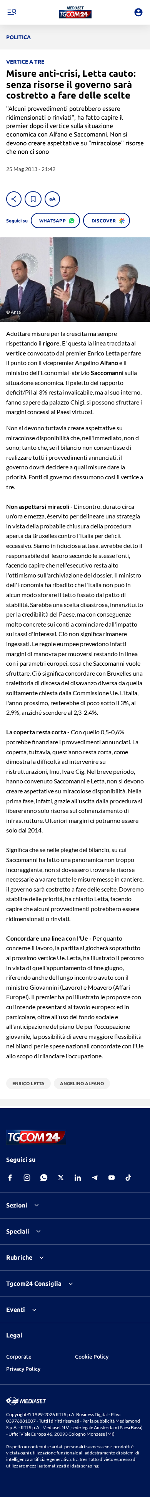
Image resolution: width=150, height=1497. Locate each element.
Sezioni (16, 1205)
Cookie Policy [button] (91, 1357)
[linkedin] (78, 1177)
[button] (75, 12)
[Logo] (75, 12)
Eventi (15, 1309)
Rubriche (19, 1257)
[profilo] (138, 12)
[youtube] (111, 1177)
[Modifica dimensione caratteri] (52, 199)
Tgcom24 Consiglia (34, 1283)
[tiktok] (128, 1177)
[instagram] (27, 1177)
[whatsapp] (44, 1177)
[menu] (11, 12)
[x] (61, 1177)
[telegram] (94, 1177)
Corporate (19, 1357)
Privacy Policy (23, 1369)
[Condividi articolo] (14, 199)
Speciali (17, 1231)
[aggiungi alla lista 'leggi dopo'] (33, 199)
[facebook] (10, 1177)
